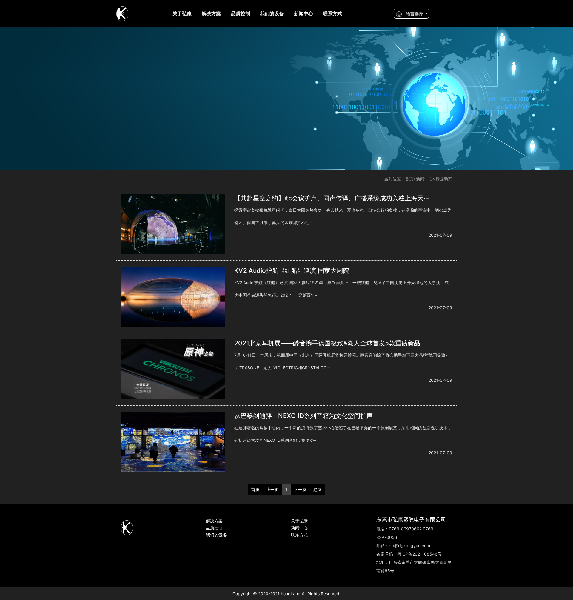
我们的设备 (272, 13)
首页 (409, 178)
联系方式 (332, 13)
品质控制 (240, 13)
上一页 (272, 489)
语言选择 (413, 13)
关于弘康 (182, 13)
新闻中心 (424, 178)
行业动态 (443, 178)
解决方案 (211, 13)
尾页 (317, 489)
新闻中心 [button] (303, 13)
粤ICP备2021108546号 (419, 553)
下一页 (300, 489)
